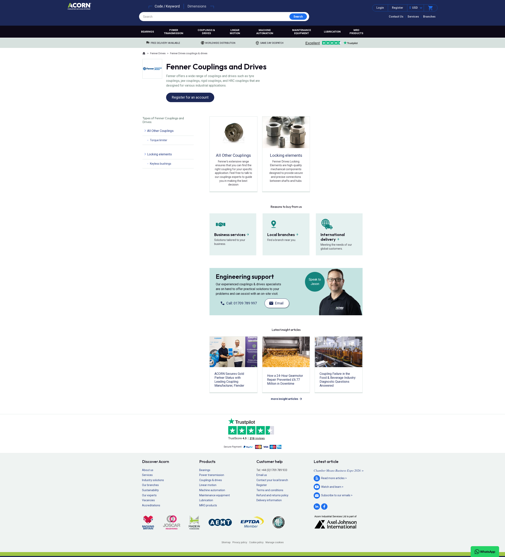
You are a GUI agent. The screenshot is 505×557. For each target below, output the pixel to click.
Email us (261, 475)
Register (397, 7)
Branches (429, 16)
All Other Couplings (160, 131)
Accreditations (151, 505)
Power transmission (173, 32)
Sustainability (150, 490)
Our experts (149, 495)
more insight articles (284, 398)
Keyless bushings (160, 163)
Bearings (147, 31)
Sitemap (226, 542)
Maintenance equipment (301, 32)
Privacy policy (239, 542)
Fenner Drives (158, 53)
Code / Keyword (167, 6)
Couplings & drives (206, 32)
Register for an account (190, 97)
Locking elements (159, 154)
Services (413, 16)
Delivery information (269, 500)
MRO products (356, 32)
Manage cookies (275, 542)
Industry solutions (153, 480)
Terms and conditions (269, 490)
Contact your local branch (272, 480)
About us (147, 470)
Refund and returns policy (272, 495)
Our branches (150, 485)
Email (279, 303)
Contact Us (396, 16)
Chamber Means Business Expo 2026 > (339, 470)
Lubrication (332, 31)
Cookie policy (256, 542)
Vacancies (148, 500)
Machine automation (264, 32)
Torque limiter (158, 140)
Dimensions (197, 6)
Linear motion (235, 32)
